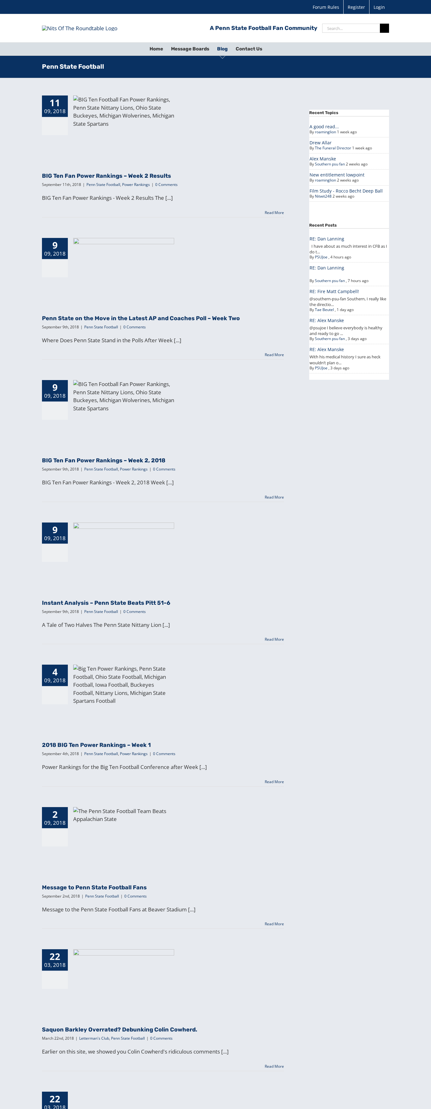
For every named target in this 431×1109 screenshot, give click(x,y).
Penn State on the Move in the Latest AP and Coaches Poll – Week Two (123, 258)
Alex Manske (323, 159)
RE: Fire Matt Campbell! (334, 291)
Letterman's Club (106, 994)
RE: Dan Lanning (327, 239)
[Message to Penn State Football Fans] (123, 839)
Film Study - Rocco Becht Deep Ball (346, 191)
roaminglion (325, 132)
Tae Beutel (324, 309)
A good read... (324, 127)
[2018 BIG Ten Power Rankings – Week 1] (123, 696)
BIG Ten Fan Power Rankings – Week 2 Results (123, 116)
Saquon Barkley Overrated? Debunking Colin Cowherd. (123, 970)
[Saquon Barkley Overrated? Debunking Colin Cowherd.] (123, 981)
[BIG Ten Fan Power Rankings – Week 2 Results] (123, 127)
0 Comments (166, 184)
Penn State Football (109, 141)
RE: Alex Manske (327, 320)
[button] (272, 49)
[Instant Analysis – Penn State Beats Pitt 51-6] (123, 554)
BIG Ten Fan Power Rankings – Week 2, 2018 (123, 401)
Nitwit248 (323, 196)
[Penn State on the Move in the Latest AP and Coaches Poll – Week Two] (123, 270)
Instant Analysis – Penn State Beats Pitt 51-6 (123, 543)
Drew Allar (321, 143)
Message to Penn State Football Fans (123, 830)
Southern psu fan (330, 164)
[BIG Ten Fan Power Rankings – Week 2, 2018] (123, 412)
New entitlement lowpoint (337, 175)
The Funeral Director (333, 148)
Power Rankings (142, 141)
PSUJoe (321, 257)
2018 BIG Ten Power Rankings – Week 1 (123, 688)
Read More (274, 212)
